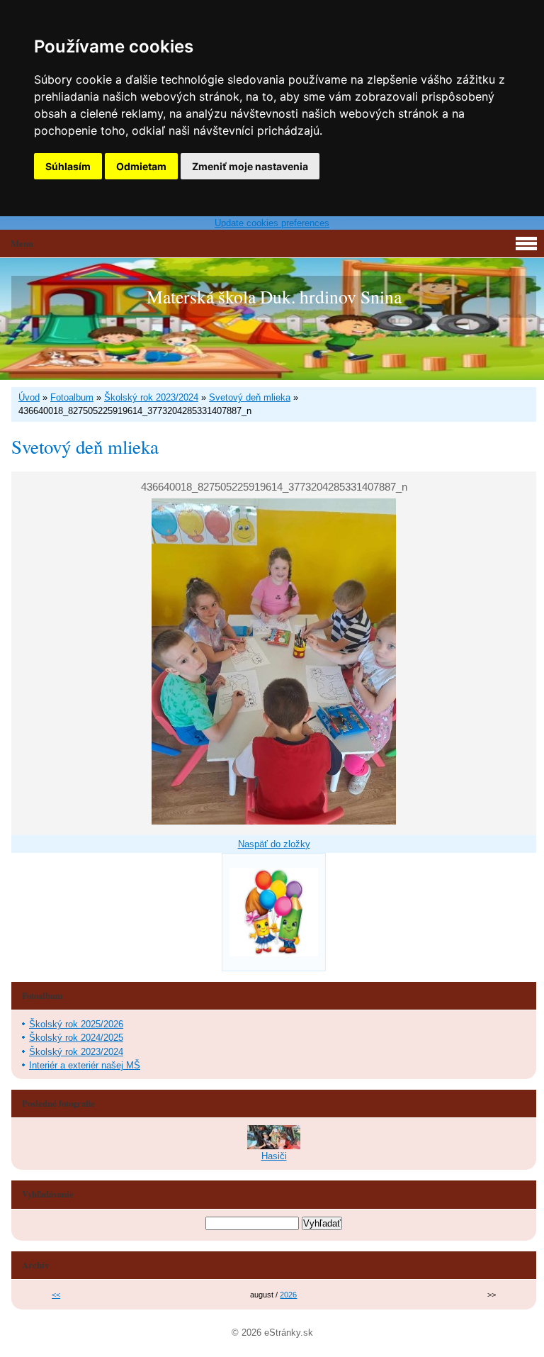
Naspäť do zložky (274, 844)
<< (56, 1294)
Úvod (29, 397)
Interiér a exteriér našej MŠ (84, 1065)
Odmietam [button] (141, 166)
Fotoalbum (72, 397)
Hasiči (274, 1156)
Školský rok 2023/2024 (151, 397)
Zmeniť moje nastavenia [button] (250, 166)
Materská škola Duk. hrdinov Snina (274, 296)
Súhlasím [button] (68, 166)
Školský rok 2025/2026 (76, 1024)
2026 (288, 1294)
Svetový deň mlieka (249, 397)
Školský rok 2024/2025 (76, 1037)
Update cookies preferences (272, 223)
